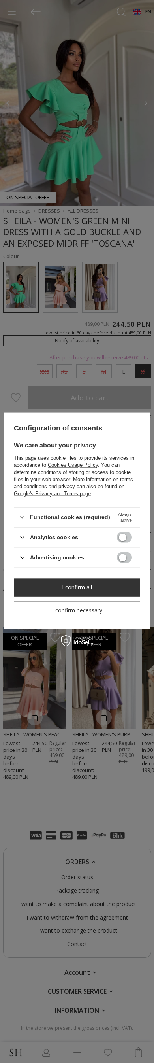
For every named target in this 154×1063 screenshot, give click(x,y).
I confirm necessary (77, 610)
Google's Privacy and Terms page (52, 493)
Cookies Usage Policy (73, 465)
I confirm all (77, 587)
